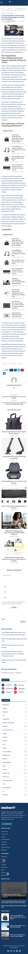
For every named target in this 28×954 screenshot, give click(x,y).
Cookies (3, 836)
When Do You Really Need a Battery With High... (17, 926)
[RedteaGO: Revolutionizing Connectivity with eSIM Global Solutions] (6, 282)
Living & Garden (14, 751)
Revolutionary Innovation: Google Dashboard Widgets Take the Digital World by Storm (13, 896)
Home (3, 8)
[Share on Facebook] (15, 370)
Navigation (18, 672)
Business (14, 712)
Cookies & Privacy (5, 847)
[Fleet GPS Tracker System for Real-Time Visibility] (5, 935)
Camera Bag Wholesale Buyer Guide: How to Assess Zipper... (18, 917)
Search (3, 619)
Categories (5, 853)
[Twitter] (11, 951)
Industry (14, 737)
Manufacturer (14, 755)
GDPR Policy (4, 844)
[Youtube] (17, 951)
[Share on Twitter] (18, 370)
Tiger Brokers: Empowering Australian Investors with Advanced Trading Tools (18, 293)
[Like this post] (11, 370)
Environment (4, 867)
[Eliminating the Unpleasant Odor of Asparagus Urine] (6, 315)
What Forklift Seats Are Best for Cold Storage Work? (18, 158)
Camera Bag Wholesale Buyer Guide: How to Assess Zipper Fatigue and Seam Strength (18, 138)
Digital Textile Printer (14, 722)
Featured (10, 8)
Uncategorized (14, 787)
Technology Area (14, 780)
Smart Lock (14, 777)
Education (3, 864)
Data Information (5, 839)
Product (14, 769)
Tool (14, 784)
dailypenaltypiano (11, 21)
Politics (3, 862)
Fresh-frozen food (14, 730)
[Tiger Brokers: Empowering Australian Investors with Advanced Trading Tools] (6, 294)
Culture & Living (5, 872)
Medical (14, 759)
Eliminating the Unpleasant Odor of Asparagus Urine (17, 314)
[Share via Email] (4, 373)
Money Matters (13, 363)
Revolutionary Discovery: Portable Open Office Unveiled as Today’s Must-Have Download (18, 305)
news (20, 363)
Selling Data (4, 850)
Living (14, 748)
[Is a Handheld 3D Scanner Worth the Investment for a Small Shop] (6, 150)
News (14, 766)
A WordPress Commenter (8, 672)
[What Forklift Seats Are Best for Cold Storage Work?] (6, 159)
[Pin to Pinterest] (22, 370)
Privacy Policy (4, 831)
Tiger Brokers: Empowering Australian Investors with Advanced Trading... (14, 559)
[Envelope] (20, 951)
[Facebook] (8, 951)
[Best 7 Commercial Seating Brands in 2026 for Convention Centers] (6, 168)
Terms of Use (4, 834)
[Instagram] (14, 951)
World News (4, 856)
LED (14, 744)
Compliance (4, 842)
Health (14, 733)
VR (14, 791)
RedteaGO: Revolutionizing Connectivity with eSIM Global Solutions (14, 532)
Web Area (14, 795)
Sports (2, 869)
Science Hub (14, 773)
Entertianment (4, 875)
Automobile (14, 705)
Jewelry (14, 740)
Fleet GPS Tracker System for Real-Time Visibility (17, 935)
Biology (14, 708)
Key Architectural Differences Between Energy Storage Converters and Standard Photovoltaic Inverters (13, 654)
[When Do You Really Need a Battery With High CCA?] (5, 926)
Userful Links (5, 828)
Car (14, 715)
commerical (14, 719)
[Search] (26, 2)
